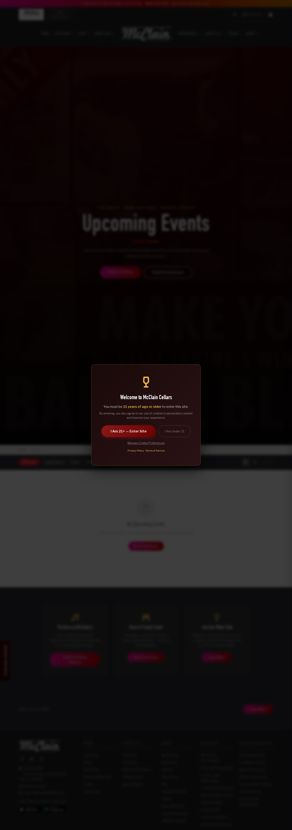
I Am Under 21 (174, 431)
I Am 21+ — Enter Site (128, 431)
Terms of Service (155, 450)
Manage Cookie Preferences (146, 443)
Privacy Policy (136, 450)
